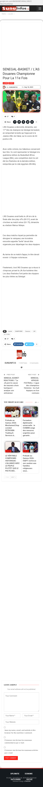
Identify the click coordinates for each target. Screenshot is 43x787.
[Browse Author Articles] (21, 354)
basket (10, 331)
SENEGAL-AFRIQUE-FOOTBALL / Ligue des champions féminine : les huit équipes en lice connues (31, 385)
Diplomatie (15, 774)
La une (5, 83)
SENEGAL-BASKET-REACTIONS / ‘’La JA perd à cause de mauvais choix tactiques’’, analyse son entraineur (11, 385)
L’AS (34, 331)
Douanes (27, 331)
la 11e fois (7, 334)
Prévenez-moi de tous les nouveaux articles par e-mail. (21, 751)
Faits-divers (16, 779)
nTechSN (27, 781)
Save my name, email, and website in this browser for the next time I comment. (20, 731)
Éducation (27, 416)
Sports (11, 83)
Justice (29, 779)
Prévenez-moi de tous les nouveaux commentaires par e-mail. (18, 741)
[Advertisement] (21, 43)
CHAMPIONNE (19, 331)
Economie (28, 774)
